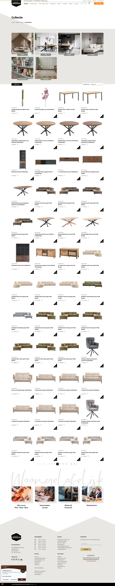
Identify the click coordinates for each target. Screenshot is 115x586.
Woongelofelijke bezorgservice (65, 547)
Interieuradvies (61, 559)
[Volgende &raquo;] (77, 464)
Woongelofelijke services (63, 546)
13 (65, 464)
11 (60, 464)
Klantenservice (101, 0)
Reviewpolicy (37, 574)
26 (74, 464)
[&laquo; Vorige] (38, 464)
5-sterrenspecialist (91, 561)
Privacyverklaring (38, 572)
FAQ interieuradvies (62, 541)
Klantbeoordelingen (39, 568)
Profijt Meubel (28, 22)
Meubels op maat (62, 558)
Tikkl (36, 584)
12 (63, 464)
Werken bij (94, 0)
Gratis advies (99, 3)
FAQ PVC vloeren (61, 542)
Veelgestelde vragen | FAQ (64, 539)
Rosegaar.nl (32, 584)
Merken (22, 22)
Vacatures (36, 564)
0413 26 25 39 (17, 552)
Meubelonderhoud (62, 549)
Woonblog (60, 564)
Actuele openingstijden (28, 0)
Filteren (17, 84)
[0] (88, 3)
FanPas (89, 0)
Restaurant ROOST (62, 563)
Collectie (17, 22)
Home (13, 22)
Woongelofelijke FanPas (40, 558)
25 (71, 464)
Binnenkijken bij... (61, 566)
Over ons (84, 0)
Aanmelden (85, 549)
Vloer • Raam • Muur (62, 561)
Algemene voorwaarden (40, 571)
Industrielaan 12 (15, 549)
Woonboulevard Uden (39, 559)
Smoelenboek (37, 561)
